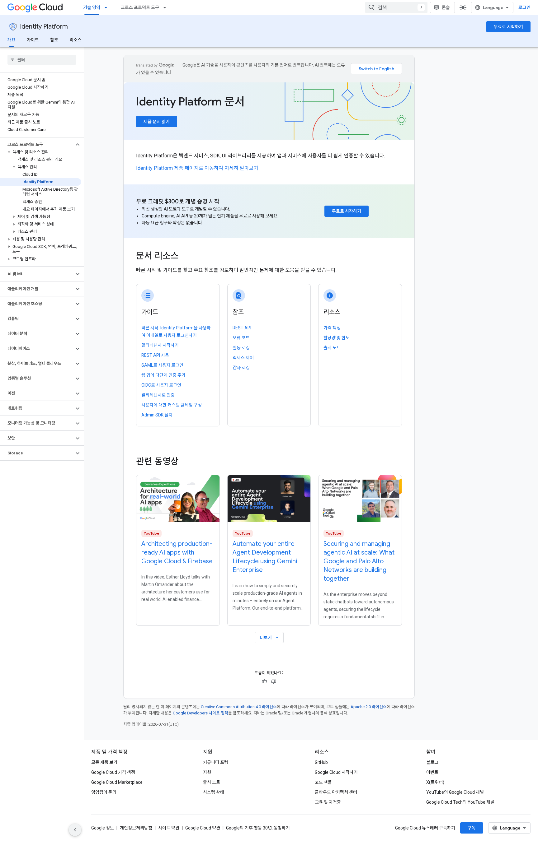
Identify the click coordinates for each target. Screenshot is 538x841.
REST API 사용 (155, 355)
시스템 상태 (213, 792)
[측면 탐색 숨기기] (75, 830)
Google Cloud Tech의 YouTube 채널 (460, 802)
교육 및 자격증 (328, 802)
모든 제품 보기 (104, 762)
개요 (11, 40)
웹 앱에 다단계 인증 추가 (163, 375)
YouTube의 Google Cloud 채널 (455, 792)
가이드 (33, 40)
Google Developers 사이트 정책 (200, 713)
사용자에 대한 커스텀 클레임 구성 (171, 404)
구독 (472, 828)
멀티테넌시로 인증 (158, 395)
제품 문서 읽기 (157, 121)
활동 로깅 (241, 347)
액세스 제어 (243, 357)
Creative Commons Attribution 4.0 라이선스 (239, 706)
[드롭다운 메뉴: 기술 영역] (107, 7)
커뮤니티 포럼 (215, 762)
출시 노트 (332, 347)
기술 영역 (91, 7)
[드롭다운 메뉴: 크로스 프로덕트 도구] (166, 7)
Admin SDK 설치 (156, 414)
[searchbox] (41, 60)
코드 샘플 (323, 782)
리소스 (75, 40)
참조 (54, 40)
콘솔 (446, 7)
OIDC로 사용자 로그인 (161, 385)
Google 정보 (102, 827)
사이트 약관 (168, 827)
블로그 (432, 762)
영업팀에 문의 (103, 792)
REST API (242, 327)
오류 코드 (241, 337)
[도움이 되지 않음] (273, 681)
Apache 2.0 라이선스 (369, 706)
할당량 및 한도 (336, 337)
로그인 (524, 7)
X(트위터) (435, 782)
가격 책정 (332, 327)
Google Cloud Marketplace (117, 782)
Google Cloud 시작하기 (336, 772)
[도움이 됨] (264, 681)
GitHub (321, 762)
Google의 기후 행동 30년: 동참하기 (258, 827)
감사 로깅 (241, 367)
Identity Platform (44, 26)
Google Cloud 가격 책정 (113, 772)
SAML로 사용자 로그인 (162, 365)
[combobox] (396, 7)
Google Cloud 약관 (202, 827)
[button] (37, 144)
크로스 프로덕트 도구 (140, 7)
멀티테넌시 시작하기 (160, 345)
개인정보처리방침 (136, 827)
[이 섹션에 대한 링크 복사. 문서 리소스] (187, 256)
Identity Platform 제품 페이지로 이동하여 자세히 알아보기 (197, 168)
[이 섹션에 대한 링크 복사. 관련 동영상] (187, 461)
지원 (207, 772)
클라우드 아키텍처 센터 (336, 792)
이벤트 (432, 772)
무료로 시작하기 (508, 27)
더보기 (270, 637)
